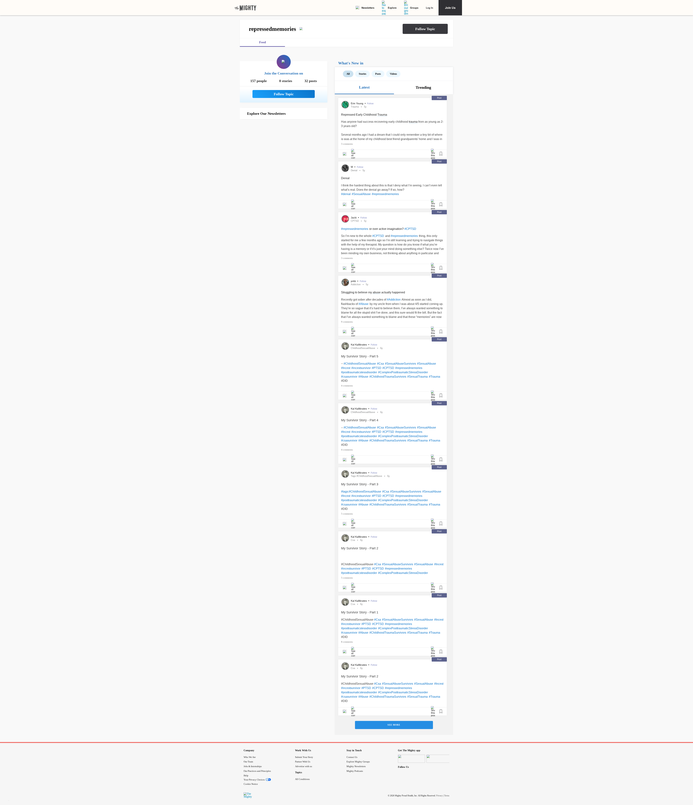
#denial (346, 194)
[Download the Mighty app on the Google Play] (440, 759)
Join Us (450, 8)
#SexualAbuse (361, 194)
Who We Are (250, 757)
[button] (425, 29)
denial (354, 170)
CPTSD (355, 221)
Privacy (439, 795)
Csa (353, 540)
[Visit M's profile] (345, 168)
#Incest (345, 367)
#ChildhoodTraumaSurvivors (387, 376)
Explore (392, 7)
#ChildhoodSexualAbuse (360, 363)
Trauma (355, 106)
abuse (377, 292)
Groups (414, 7)
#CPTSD (410, 228)
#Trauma (434, 376)
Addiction (356, 284)
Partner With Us (302, 761)
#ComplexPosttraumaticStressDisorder (403, 372)
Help (246, 775)
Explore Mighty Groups (358, 761)
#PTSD (376, 367)
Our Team (248, 761)
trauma (413, 121)
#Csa (380, 363)
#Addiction (394, 299)
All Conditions (302, 779)
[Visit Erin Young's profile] (345, 104)
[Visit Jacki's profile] (345, 218)
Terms (446, 795)
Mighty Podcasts (354, 771)
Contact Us (351, 757)
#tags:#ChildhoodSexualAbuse (361, 491)
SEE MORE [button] (393, 725)
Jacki (354, 217)
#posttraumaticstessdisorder (359, 372)
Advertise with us (303, 766)
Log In (429, 7)
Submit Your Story (304, 757)
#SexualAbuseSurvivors (400, 363)
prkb (354, 281)
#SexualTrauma (417, 376)
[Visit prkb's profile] (345, 282)
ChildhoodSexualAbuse (363, 348)
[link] (245, 8)
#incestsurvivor (361, 367)
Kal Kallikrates (359, 344)
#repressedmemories (385, 194)
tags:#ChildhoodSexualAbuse (366, 476)
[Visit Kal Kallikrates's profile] (345, 346)
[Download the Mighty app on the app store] (411, 759)
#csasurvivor (349, 376)
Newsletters (367, 7)
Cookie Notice (251, 784)
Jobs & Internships (253, 766)
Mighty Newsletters (356, 766)
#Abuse (364, 303)
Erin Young (357, 103)
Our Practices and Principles (257, 771)
